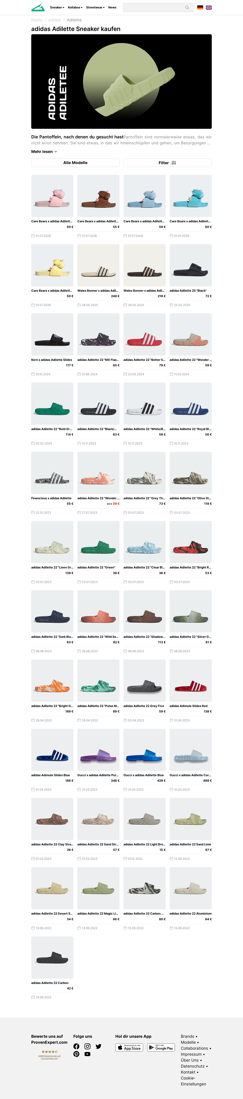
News (112, 7)
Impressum (191, 1054)
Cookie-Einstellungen (193, 1081)
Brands (187, 1036)
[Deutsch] (200, 7)
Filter (164, 162)
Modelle (188, 1042)
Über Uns (190, 1060)
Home (36, 20)
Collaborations (194, 1048)
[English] (209, 7)
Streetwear (94, 7)
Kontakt (188, 1072)
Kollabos (74, 7)
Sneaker (56, 7)
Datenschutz (193, 1066)
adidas (54, 20)
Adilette (74, 20)
